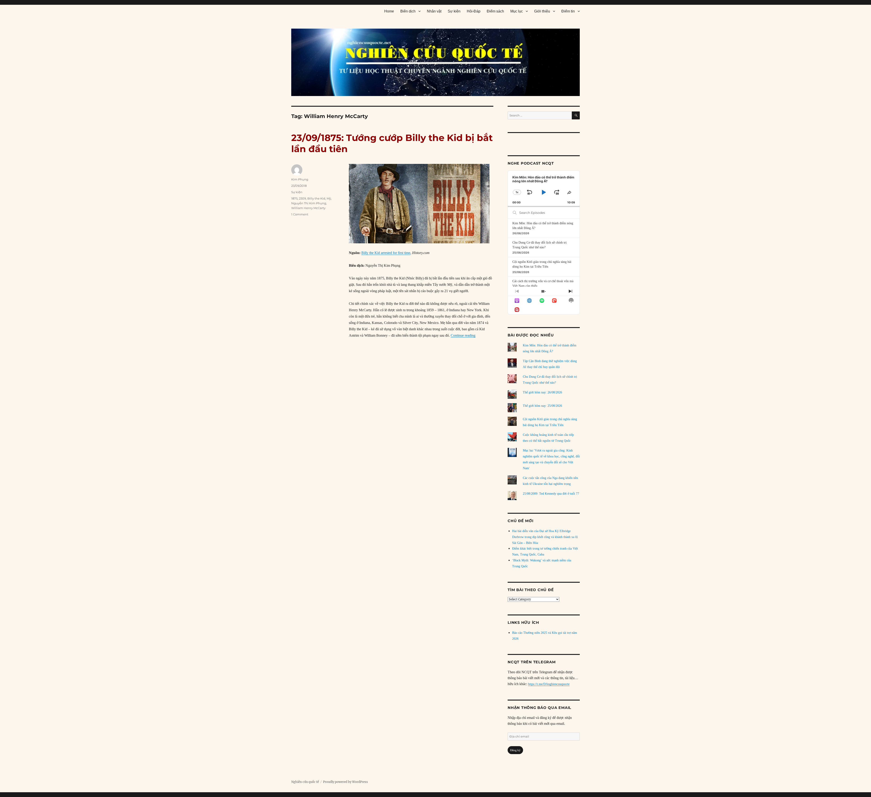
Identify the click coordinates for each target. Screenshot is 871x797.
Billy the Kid (316, 198)
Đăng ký (515, 750)
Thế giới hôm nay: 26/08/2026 (542, 392)
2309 (302, 198)
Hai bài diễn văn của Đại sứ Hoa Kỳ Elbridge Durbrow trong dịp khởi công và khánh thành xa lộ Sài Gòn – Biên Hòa (545, 537)
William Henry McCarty (308, 208)
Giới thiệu (542, 11)
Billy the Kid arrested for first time (385, 253)
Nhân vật (434, 11)
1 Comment (299, 214)
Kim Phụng (299, 179)
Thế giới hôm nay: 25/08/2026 (542, 405)
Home (389, 11)
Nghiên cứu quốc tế (305, 782)
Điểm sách (495, 11)
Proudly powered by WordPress (345, 782)
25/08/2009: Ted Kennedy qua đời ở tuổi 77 (551, 493)
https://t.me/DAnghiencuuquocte (549, 684)
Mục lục (516, 11)
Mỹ (329, 198)
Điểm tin (568, 11)
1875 (294, 198)
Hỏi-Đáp (473, 11)
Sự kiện (454, 11)
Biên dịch (408, 11)
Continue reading (463, 335)
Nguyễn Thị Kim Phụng (308, 203)
